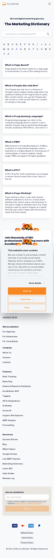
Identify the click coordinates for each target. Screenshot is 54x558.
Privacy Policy (36, 504)
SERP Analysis (9, 420)
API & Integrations (11, 401)
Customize (25, 299)
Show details (35, 283)
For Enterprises (10, 336)
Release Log (8, 478)
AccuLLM (7, 410)
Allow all (27, 291)
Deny (26, 307)
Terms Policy (27, 537)
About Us (7, 352)
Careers (7, 357)
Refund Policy (27, 533)
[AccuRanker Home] (11, 4)
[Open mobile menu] (49, 4)
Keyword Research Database (17, 386)
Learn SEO (7, 468)
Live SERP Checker (11, 459)
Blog (5, 444)
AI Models (7, 405)
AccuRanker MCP (11, 391)
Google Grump (10, 454)
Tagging (6, 396)
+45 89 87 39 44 (10, 317)
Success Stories (10, 439)
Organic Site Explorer (13, 415)
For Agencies (9, 331)
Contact (7, 362)
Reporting (7, 381)
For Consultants (10, 341)
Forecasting (8, 425)
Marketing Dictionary (13, 464)
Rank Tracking (9, 376)
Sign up (27, 508)
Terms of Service (22, 504)
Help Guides (8, 473)
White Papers (9, 449)
